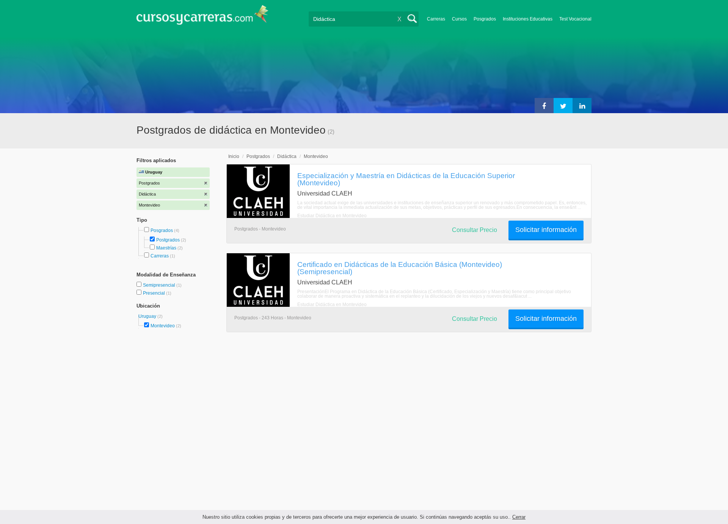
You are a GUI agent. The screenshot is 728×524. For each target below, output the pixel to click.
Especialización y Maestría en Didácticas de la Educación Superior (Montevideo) (406, 179)
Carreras (436, 19)
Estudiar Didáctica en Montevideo (332, 215)
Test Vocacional (575, 19)
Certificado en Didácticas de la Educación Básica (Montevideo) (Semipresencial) (399, 268)
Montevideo (163, 325)
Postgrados (168, 240)
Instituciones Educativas (527, 19)
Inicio (233, 156)
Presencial (154, 293)
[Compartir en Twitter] (563, 105)
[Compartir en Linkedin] (582, 105)
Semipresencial (159, 285)
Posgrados (485, 19)
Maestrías (166, 248)
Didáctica (287, 156)
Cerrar (519, 517)
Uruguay (147, 316)
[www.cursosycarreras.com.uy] (202, 17)
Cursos (459, 19)
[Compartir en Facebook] (544, 105)
